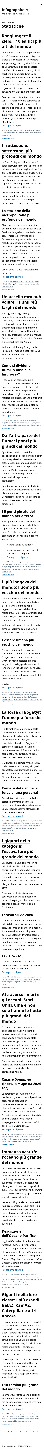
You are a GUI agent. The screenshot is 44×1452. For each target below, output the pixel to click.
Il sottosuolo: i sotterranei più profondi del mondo (22, 151)
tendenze (23, 425)
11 (34, 1431)
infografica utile (13, 133)
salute (27, 692)
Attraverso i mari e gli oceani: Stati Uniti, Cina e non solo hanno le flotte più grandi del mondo (21, 1008)
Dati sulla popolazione (34, 425)
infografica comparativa (33, 133)
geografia (13, 130)
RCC (30, 1446)
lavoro (30, 826)
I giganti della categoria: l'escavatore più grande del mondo (20, 849)
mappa (22, 420)
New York (5, 133)
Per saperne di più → (12, 125)
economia (5, 984)
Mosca (37, 281)
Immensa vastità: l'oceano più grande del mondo (22, 1157)
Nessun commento (8, 138)
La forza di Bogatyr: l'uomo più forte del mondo (22, 717)
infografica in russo (28, 564)
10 (30, 1431)
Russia (11, 284)
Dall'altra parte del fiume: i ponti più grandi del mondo (21, 441)
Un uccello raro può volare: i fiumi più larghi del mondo (21, 302)
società (33, 420)
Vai (38, 1431)
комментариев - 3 (8, 1144)
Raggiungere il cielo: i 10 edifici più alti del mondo (21, 41)
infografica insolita (13, 567)
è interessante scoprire (32, 130)
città (18, 130)
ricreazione (21, 1279)
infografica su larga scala (29, 823)
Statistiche (5, 135)
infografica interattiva (31, 562)
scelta (12, 562)
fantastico (19, 1284)
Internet (18, 564)
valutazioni (22, 133)
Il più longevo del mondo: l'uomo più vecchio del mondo (21, 587)
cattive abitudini (15, 692)
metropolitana (29, 281)
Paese (31, 828)
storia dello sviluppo (14, 823)
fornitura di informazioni (20, 423)
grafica (22, 130)
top (10, 135)
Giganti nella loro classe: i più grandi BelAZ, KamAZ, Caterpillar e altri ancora (20, 1305)
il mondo (27, 420)
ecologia (25, 1284)
